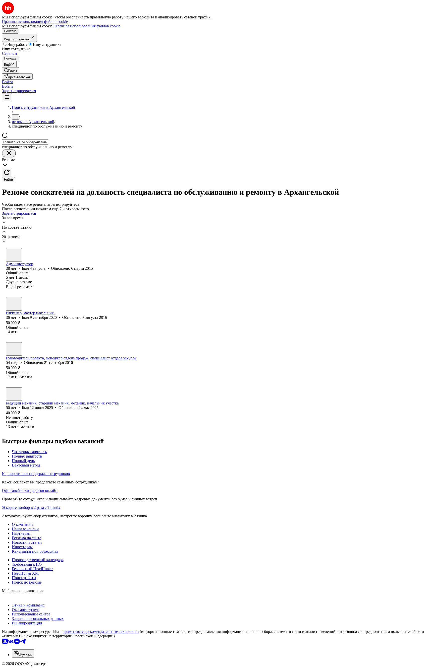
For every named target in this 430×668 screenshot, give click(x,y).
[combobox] (25, 142)
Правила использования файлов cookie (87, 26)
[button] (7, 82)
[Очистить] (9, 153)
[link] (10, 70)
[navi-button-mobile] (7, 97)
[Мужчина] (14, 255)
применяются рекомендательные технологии (100, 631)
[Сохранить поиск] (7, 173)
